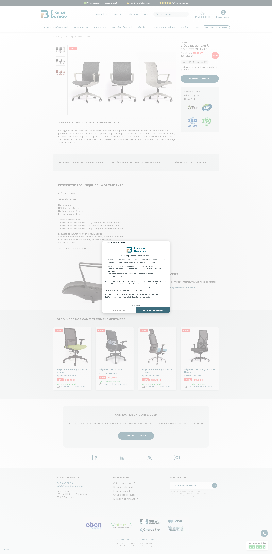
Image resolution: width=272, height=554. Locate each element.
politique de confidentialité (116, 301)
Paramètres (119, 310)
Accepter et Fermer (153, 310)
